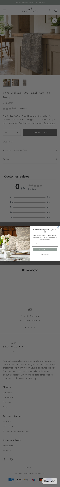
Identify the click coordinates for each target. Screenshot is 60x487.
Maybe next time (45, 254)
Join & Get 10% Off (45, 249)
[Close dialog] (58, 227)
